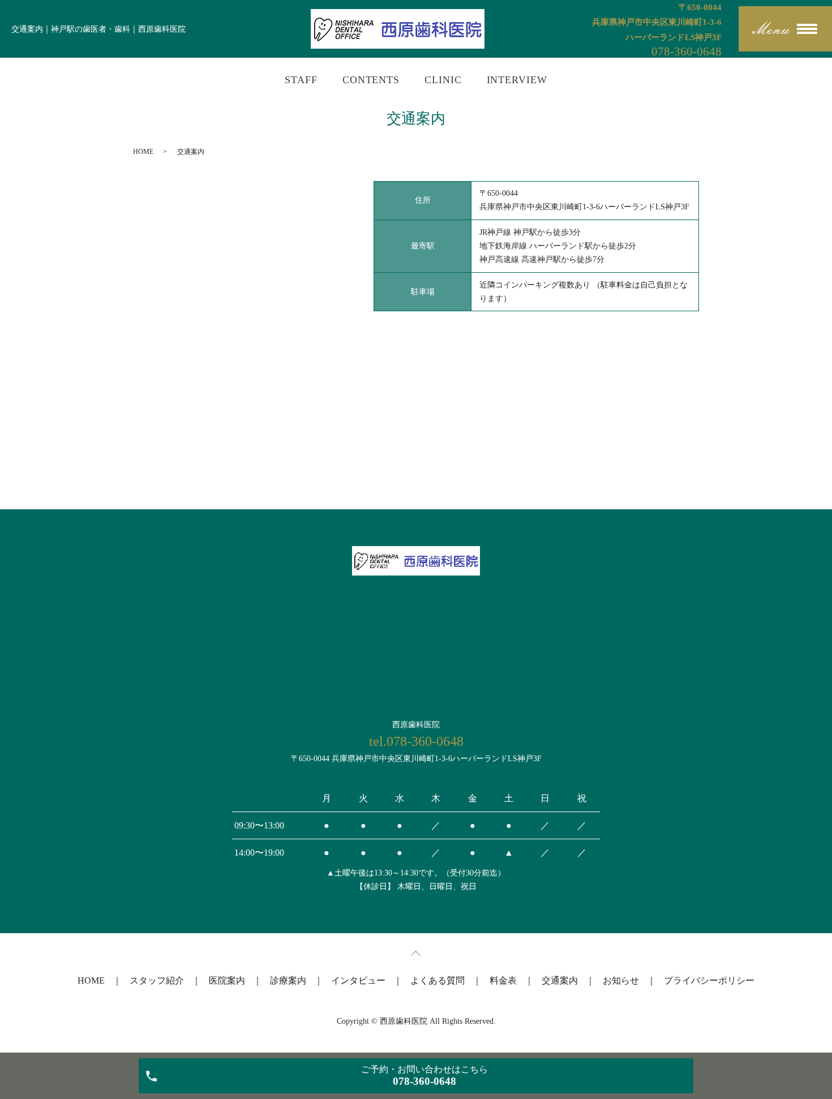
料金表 (503, 980)
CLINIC (442, 79)
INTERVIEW (517, 79)
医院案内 (227, 980)
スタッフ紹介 (157, 980)
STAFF (301, 79)
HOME (143, 152)
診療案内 (288, 980)
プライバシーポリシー (709, 980)
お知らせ (621, 980)
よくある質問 (437, 980)
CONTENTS (371, 79)
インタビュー (358, 980)
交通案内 (560, 980)
